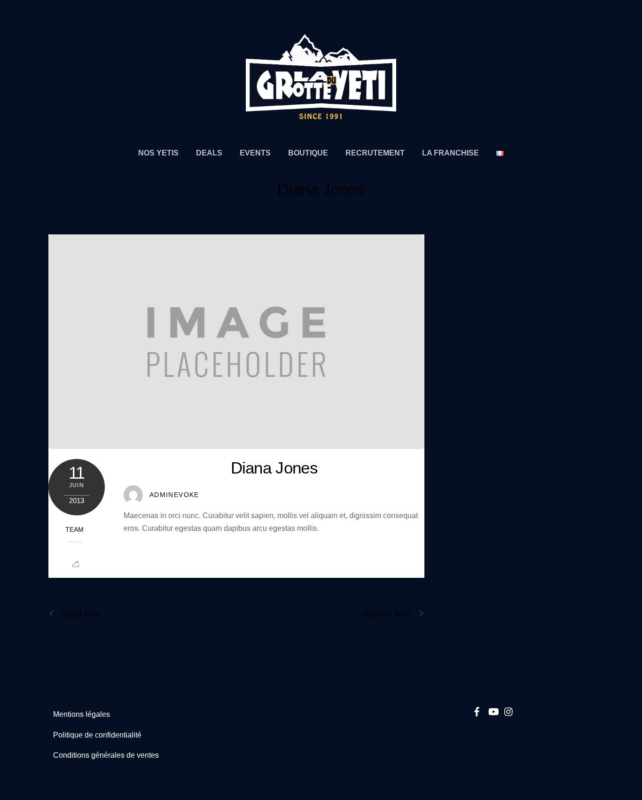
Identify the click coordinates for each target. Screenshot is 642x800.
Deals (209, 152)
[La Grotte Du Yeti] (321, 115)
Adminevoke (174, 494)
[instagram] (509, 711)
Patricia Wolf (387, 614)
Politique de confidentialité (97, 735)
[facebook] (477, 711)
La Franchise (450, 152)
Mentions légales (81, 714)
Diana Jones (320, 189)
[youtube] (493, 711)
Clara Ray (81, 614)
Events (255, 152)
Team (74, 529)
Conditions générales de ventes (106, 755)
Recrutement (375, 152)
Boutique (308, 152)
